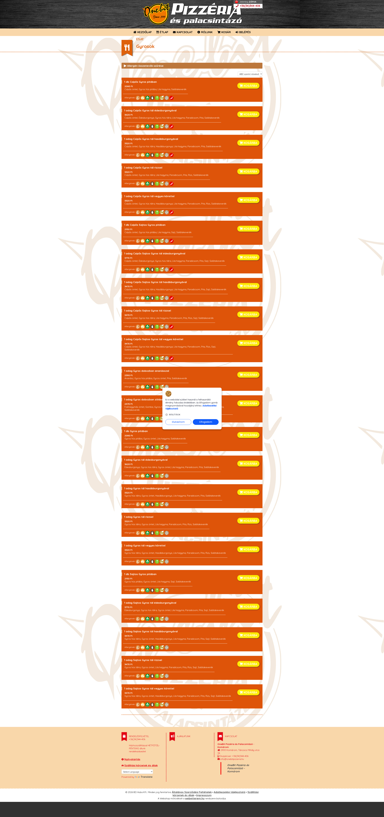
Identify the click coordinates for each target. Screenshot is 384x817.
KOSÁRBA (250, 86)
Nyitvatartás (132, 759)
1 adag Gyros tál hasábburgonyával (146, 488)
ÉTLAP (163, 32)
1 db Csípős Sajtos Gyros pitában (144, 224)
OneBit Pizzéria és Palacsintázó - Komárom (238, 768)
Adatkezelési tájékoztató (229, 792)
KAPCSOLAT (184, 32)
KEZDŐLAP (144, 32)
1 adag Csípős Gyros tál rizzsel (143, 167)
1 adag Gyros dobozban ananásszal (146, 370)
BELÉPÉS (244, 32)
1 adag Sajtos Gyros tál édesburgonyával (150, 602)
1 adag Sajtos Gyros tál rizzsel (143, 660)
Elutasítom (178, 422)
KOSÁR (226, 32)
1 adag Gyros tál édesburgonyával (146, 459)
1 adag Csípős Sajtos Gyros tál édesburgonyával (154, 253)
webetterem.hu (194, 798)
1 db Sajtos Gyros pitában (140, 574)
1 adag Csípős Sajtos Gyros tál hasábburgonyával (155, 282)
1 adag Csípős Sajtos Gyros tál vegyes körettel (153, 339)
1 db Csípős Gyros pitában (140, 81)
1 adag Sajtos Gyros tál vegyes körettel (149, 688)
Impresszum (204, 795)
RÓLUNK (206, 32)
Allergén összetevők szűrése (144, 65)
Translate (147, 776)
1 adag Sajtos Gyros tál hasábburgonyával (151, 631)
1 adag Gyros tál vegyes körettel (144, 545)
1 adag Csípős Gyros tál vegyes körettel (149, 196)
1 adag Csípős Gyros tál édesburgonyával (150, 110)
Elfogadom (205, 422)
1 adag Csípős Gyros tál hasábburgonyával (151, 138)
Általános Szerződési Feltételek (192, 792)
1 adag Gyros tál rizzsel (138, 516)
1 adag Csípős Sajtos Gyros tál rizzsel (147, 310)
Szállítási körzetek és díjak (141, 765)
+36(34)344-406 (249, 5)
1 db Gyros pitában (136, 431)
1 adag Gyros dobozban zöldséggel (146, 399)
